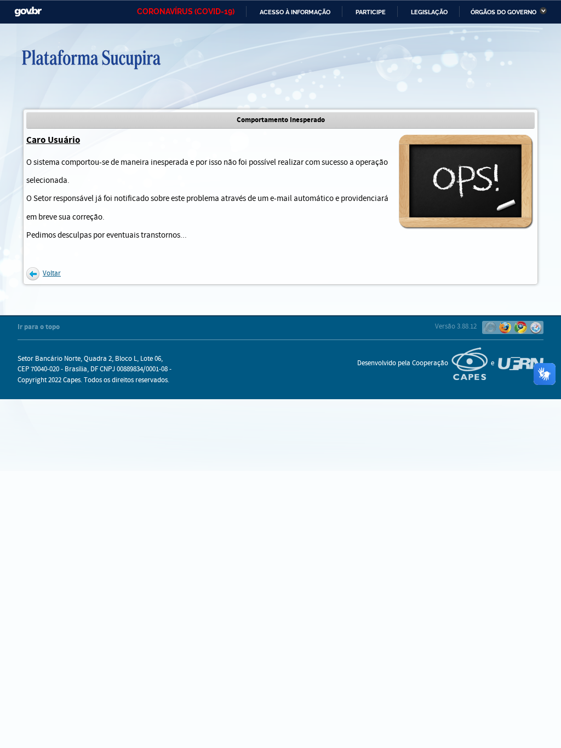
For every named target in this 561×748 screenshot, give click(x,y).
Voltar (52, 273)
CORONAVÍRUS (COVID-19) (185, 11)
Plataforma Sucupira (144, 58)
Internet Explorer (489, 327)
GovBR (28, 12)
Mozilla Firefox (505, 327)
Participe (371, 12)
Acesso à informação (295, 12)
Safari (535, 327)
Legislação (429, 12)
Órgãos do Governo (503, 12)
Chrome (520, 327)
